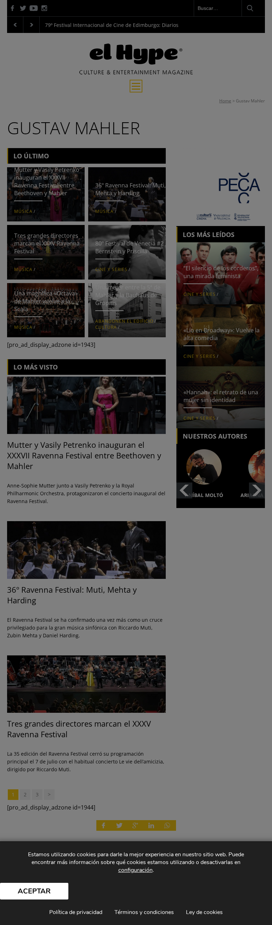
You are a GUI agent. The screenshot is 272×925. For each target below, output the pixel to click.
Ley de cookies (204, 912)
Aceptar (34, 891)
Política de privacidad (75, 912)
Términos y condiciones (144, 912)
